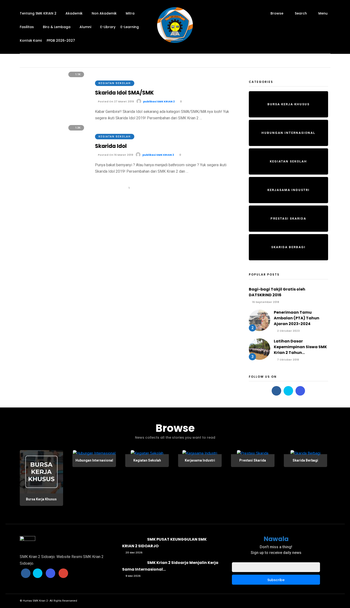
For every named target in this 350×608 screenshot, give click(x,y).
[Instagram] (300, 391)
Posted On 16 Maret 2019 (115, 155)
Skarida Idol (111, 146)
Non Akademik (104, 13)
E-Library (107, 27)
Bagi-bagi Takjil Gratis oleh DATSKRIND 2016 (277, 292)
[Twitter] (288, 391)
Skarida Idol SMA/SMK (124, 92)
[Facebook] (276, 391)
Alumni (85, 27)
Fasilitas (27, 27)
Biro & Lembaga (56, 27)
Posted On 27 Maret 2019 (115, 101)
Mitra (130, 13)
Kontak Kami (31, 40)
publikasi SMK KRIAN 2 (159, 101)
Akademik (74, 13)
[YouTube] (63, 573)
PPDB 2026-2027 (61, 40)
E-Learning (129, 27)
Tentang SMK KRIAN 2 (38, 13)
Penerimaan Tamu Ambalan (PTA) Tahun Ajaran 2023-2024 (296, 318)
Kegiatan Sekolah (115, 83)
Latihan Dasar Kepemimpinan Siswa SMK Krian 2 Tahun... (300, 346)
